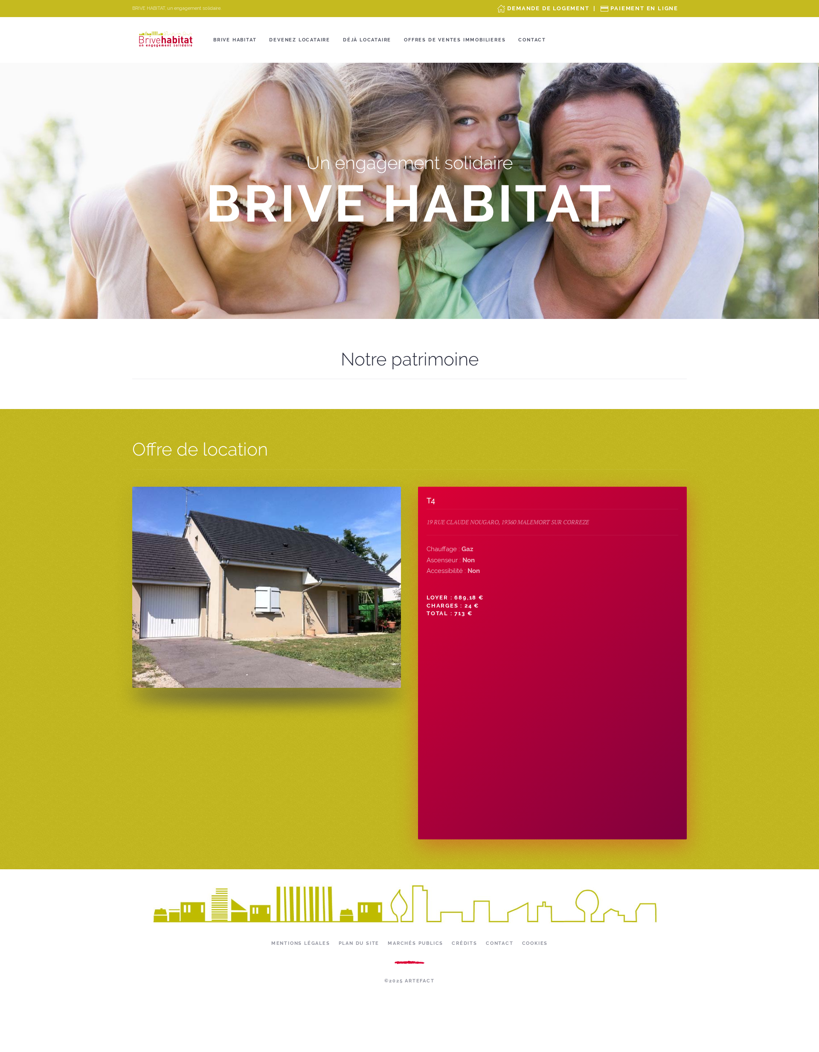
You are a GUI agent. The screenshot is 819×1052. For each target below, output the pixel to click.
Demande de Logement (548, 8)
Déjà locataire (367, 40)
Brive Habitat (234, 40)
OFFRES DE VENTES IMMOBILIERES (454, 40)
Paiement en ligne (644, 8)
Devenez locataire (299, 40)
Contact (532, 40)
